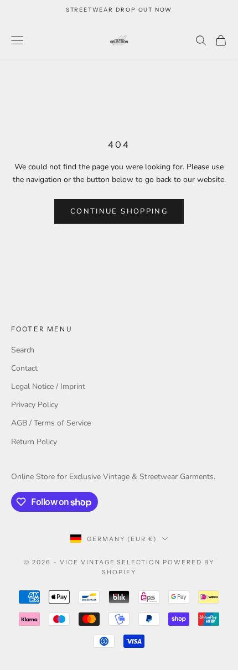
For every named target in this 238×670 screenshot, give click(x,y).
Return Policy (34, 442)
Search (22, 350)
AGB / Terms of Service (51, 423)
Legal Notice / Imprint (48, 386)
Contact (24, 368)
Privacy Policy (34, 404)
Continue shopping (119, 211)
